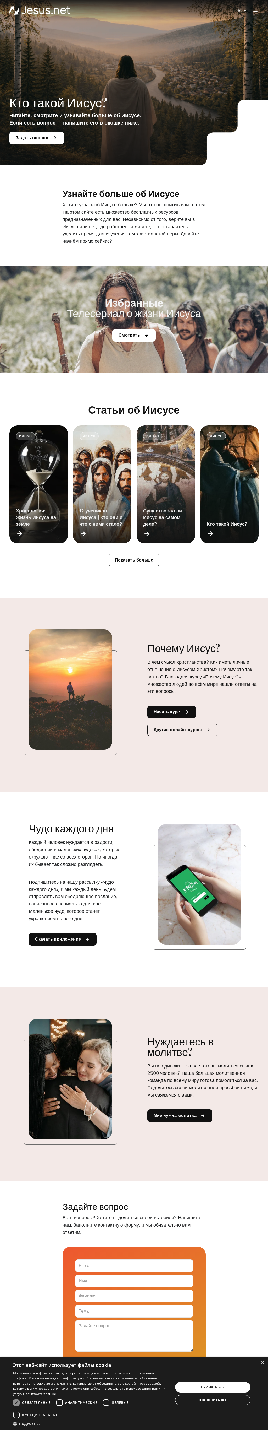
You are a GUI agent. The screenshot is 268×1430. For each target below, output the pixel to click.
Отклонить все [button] (213, 1400)
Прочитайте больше (39, 1393)
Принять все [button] (212, 1387)
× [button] (262, 1363)
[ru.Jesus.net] (39, 10)
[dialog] (134, 1393)
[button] (91, 1423)
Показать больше (134, 560)
